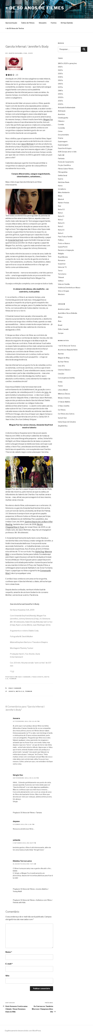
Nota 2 (60, 220)
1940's (60, 77)
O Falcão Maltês (64, 402)
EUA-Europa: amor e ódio (67, 152)
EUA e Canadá (24, 677)
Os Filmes (62, 410)
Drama (60, 138)
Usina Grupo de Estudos (67, 422)
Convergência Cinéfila (66, 378)
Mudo (60, 196)
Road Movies (63, 257)
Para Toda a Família (65, 237)
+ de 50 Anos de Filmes (34, 7)
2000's (40, 677)
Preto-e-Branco (64, 243)
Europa (60, 333)
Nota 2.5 (20, 691)
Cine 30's (61, 366)
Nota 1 (60, 213)
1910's (60, 67)
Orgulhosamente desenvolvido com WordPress (23, 1031)
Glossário (42, 23)
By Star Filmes (63, 362)
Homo (60, 186)
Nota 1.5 (61, 216)
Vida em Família (64, 284)
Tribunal (61, 277)
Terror (12, 678)
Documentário (63, 135)
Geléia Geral (62, 175)
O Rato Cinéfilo (63, 406)
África (60, 317)
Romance (61, 260)
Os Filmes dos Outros (66, 414)
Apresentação (11, 23)
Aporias (61, 354)
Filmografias (62, 172)
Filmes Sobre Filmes (65, 169)
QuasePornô (62, 247)
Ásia (59, 321)
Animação (62, 111)
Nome (8, 952)
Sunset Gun (62, 418)
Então (60, 382)
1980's (60, 90)
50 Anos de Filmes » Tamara (31, 813)
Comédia (61, 128)
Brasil (60, 325)
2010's (60, 101)
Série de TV (62, 267)
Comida (61, 124)
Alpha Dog (39, 551)
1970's (60, 87)
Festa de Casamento (66, 162)
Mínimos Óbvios (64, 394)
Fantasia (61, 158)
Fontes (53, 23)
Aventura (61, 114)
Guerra (60, 179)
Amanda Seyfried (15, 240)
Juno (46, 392)
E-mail (9, 964)
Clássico (61, 121)
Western (61, 294)
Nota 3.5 (61, 230)
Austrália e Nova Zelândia (67, 313)
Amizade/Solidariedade (66, 107)
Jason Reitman (27, 144)
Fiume (60, 386)
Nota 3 (60, 226)
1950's (60, 80)
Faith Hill (61, 155)
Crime (60, 131)
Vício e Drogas (63, 291)
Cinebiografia (63, 118)
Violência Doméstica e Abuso (69, 287)
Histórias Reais (63, 182)
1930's (60, 74)
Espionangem (63, 145)
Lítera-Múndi (63, 390)
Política (61, 240)
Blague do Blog (63, 358)
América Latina (63, 309)
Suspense (62, 264)
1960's (60, 84)
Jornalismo (62, 189)
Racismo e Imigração (66, 250)
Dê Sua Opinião (67, 23)
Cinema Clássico (64, 370)
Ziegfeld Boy (62, 426)
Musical (61, 199)
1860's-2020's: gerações (67, 63)
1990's (60, 94)
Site (7, 976)
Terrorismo (62, 274)
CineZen (61, 374)
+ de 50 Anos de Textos (14, 28)
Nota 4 (60, 233)
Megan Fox (48, 119)
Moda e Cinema (64, 398)
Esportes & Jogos (64, 148)
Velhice (61, 281)
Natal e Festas (63, 203)
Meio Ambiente (64, 192)
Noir (59, 206)
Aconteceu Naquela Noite (68, 350)
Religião (61, 254)
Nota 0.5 (61, 209)
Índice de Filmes (27, 23)
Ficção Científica (64, 165)
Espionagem (62, 141)
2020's (60, 104)
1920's (60, 70)
